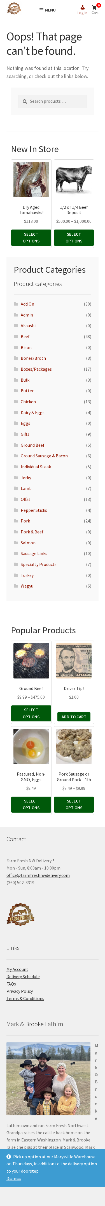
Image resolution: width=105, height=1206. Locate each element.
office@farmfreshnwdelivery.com (38, 875)
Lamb (26, 488)
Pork (25, 521)
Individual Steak (36, 466)
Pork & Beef (32, 532)
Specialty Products (39, 564)
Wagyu (27, 586)
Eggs (25, 423)
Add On (27, 304)
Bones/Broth (33, 358)
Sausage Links (34, 553)
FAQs (11, 984)
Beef (25, 336)
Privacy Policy (19, 991)
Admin (27, 315)
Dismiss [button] (13, 1178)
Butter (27, 390)
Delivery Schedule (23, 976)
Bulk (25, 380)
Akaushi (28, 325)
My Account (17, 969)
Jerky (26, 477)
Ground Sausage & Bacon (44, 455)
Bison (26, 347)
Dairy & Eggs (33, 412)
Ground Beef (33, 445)
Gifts (25, 434)
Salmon (28, 542)
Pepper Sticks (34, 510)
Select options (31, 237)
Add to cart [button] (74, 716)
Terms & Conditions (25, 998)
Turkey (27, 575)
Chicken (28, 401)
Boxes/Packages (36, 369)
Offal (25, 499)
